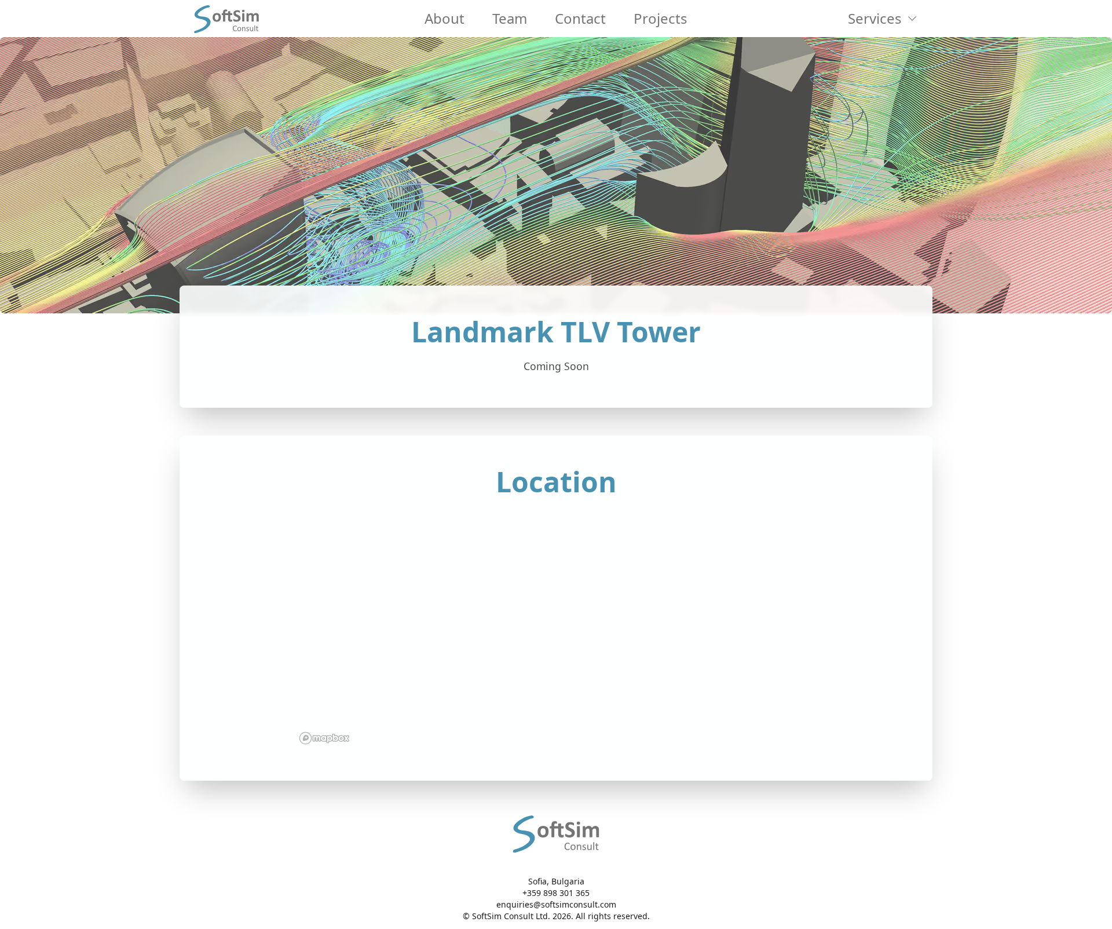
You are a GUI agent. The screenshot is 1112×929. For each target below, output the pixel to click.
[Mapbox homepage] (324, 738)
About (444, 18)
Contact (580, 18)
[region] (556, 627)
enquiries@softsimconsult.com (556, 904)
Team (509, 18)
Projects (660, 18)
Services (875, 18)
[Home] (226, 18)
